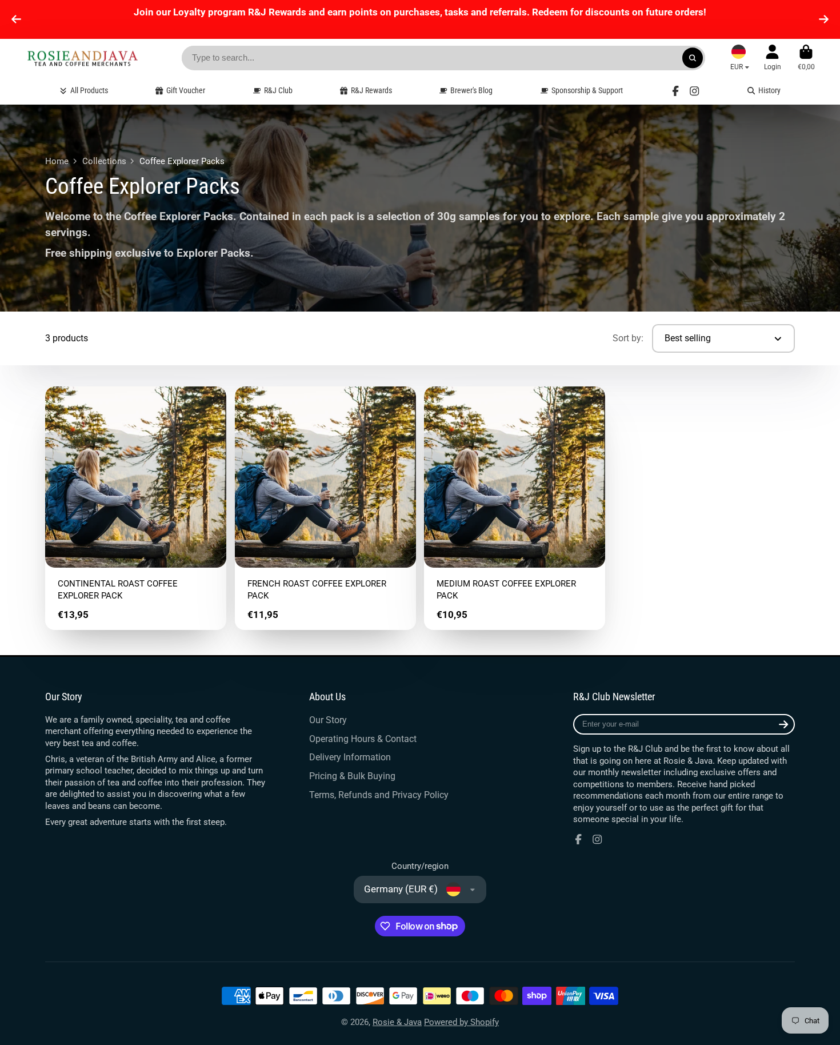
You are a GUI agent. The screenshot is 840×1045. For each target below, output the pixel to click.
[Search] (692, 58)
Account (772, 58)
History (769, 90)
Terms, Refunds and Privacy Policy (379, 794)
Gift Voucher (185, 90)
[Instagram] (694, 91)
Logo (82, 58)
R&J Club (278, 90)
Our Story (328, 720)
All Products (89, 90)
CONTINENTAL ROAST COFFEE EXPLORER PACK (135, 508)
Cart (806, 58)
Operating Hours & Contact (363, 738)
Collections (104, 161)
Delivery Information (350, 757)
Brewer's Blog (471, 90)
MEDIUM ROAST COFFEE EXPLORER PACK (514, 508)
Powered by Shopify (461, 1022)
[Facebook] (675, 91)
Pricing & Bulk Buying (352, 776)
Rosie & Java (397, 1022)
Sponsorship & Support (587, 90)
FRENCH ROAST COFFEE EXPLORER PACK (325, 508)
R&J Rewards (371, 90)
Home (57, 161)
